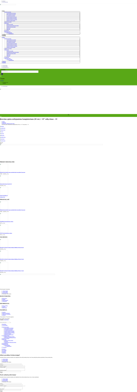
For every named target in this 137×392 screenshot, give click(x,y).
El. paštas (2, 365)
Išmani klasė (6, 23)
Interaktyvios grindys (8, 48)
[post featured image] (4, 171)
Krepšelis (2, 80)
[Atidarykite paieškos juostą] (68, 114)
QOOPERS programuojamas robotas (6, 221)
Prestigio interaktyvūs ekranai (12, 18)
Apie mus (4, 34)
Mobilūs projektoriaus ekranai (9, 336)
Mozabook (8, 28)
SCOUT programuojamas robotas (6, 233)
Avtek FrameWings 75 (4, 195)
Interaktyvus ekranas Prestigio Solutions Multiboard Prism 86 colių (12, 247)
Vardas (1, 363)
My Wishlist (4, 350)
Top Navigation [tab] (4, 325)
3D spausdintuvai (5, 343)
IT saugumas (6, 30)
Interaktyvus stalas (10, 24)
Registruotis (4, 352)
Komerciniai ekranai (7, 333)
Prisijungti (4, 351)
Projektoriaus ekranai (5, 335)
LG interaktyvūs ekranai (11, 15)
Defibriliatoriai (11, 33)
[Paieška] (2, 74)
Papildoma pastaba (3, 370)
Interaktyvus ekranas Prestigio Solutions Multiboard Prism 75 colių (12, 270)
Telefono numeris (3, 366)
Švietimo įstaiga (3, 367)
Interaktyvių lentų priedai (11, 20)
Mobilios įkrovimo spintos (11, 26)
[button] (3, 69)
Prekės (3, 37)
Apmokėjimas (6, 319)
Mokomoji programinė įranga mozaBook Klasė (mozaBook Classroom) (12, 172)
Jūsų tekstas (2, 388)
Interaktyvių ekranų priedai (8, 334)
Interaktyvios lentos (7, 12)
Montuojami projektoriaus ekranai (10, 337)
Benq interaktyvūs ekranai (11, 14)
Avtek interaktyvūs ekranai (11, 13)
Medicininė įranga (7, 31)
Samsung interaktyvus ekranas (12, 19)
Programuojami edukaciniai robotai (13, 25)
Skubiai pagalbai (9, 32)
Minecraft (8, 29)
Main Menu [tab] (4, 324)
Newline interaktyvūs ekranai (12, 43)
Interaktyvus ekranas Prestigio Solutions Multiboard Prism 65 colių (12, 259)
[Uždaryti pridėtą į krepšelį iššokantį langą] (136, 1)
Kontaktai (4, 35)
